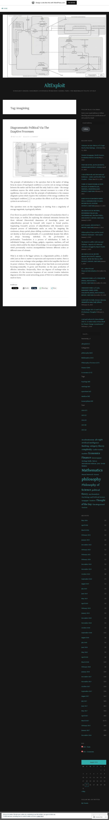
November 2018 (86, 623)
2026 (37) (84, 410)
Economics (94, 453)
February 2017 (86, 725)
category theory (97, 446)
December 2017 (86, 677)
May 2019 (84, 598)
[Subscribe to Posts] (82, 747)
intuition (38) (85, 396)
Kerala (103, 463)
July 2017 (84, 701)
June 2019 (84, 594)
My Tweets (84, 803)
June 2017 (84, 706)
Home (5, 8)
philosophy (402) (87, 353)
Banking (85, 446)
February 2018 (86, 667)
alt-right (99, 440)
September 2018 (86, 633)
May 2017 (84, 711)
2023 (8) (83, 425)
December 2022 (86, 545)
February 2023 (86, 535)
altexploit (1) (85, 344)
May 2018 (84, 652)
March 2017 (85, 721)
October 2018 (85, 628)
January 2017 (85, 730)
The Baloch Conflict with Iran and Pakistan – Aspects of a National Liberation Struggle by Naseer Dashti (93, 244)
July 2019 (84, 589)
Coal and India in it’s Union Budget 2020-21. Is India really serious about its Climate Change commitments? (93, 322)
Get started (71, 2)
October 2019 (85, 574)
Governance (96, 458)
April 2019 (84, 603)
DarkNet (85, 454)
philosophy (91, 479)
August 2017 (85, 696)
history (94, 461)
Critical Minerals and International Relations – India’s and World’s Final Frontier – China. (93, 177)
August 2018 (85, 638)
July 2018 (84, 642)
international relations (89, 463)
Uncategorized (99, 504)
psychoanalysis (94, 494)
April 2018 (84, 657)
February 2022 (86, 550)
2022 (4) (83, 430)
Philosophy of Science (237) (90, 363)
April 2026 (84, 525)
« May (83, 791)
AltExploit (54, 85)
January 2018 (85, 672)
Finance (86, 457)
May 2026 (84, 520)
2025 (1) (83, 415)
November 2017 (86, 682)
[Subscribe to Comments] (82, 752)
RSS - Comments (88, 752)
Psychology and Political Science (93, 497)
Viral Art (84, 507)
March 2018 (85, 662)
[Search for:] (91, 334)
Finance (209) (85, 368)
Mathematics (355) (87, 358)
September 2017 (86, 691)
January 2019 (85, 613)
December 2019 (86, 564)
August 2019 (85, 584)
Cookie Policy (40, 816)
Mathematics (92, 470)
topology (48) (85, 382)
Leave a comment (31, 137)
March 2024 (85, 530)
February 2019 (86, 608)
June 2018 (84, 647)
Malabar (84, 466)
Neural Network (87, 474)
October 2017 (85, 686)
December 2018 (86, 618)
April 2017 (84, 716)
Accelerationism (88, 440)
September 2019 (86, 579)
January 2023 (85, 540)
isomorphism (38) (87, 401)
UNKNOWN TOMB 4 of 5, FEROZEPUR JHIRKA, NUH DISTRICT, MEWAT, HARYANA (93, 280)
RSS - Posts (86, 747)
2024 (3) (83, 420)
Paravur (96, 474)
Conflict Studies (98, 450)
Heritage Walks (87, 461)
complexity (87, 449)
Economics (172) (86, 372)
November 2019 (86, 569)
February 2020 (86, 559)
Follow (86, 129)
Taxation (92, 500)
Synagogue (85, 500)
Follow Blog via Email (90, 109)
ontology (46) (85, 386)
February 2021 (86, 554)
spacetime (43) (86, 391)
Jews (98, 463)
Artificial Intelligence (90, 443)
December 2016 (86, 735)
